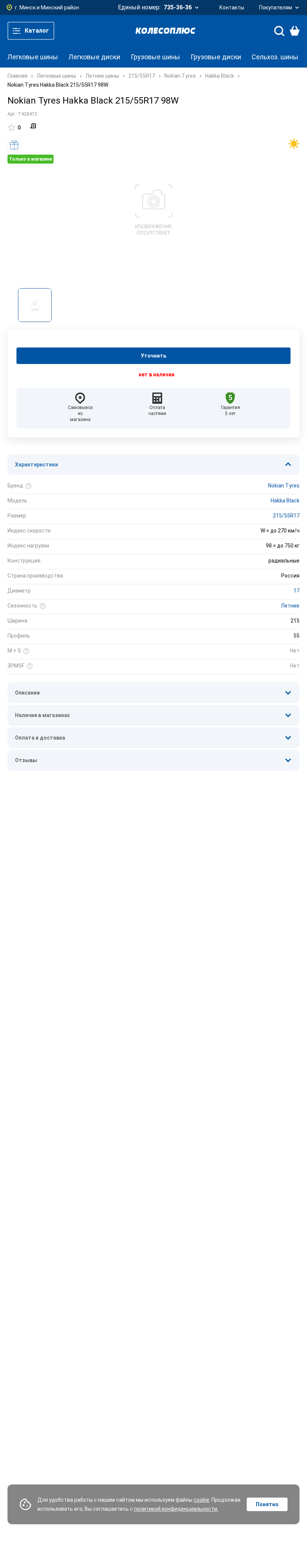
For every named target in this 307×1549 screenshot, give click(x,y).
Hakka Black (285, 501)
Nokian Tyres (284, 486)
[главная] (165, 31)
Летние (290, 606)
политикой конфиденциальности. (176, 1509)
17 (297, 591)
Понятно (267, 1504)
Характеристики (36, 465)
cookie (201, 1500)
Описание (27, 693)
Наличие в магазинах (42, 715)
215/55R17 (286, 516)
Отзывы (26, 760)
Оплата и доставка (40, 738)
